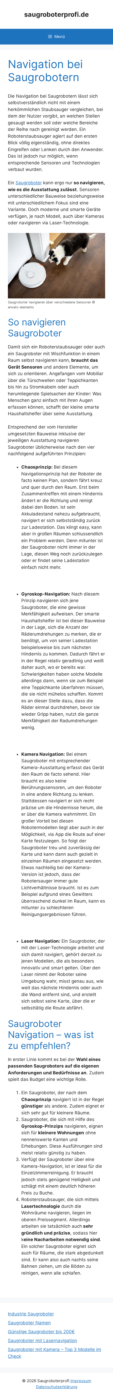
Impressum (80, 1380)
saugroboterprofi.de (56, 14)
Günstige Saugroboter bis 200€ (41, 1331)
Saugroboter (29, 182)
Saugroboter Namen (29, 1322)
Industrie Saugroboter (31, 1313)
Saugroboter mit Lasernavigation (42, 1340)
